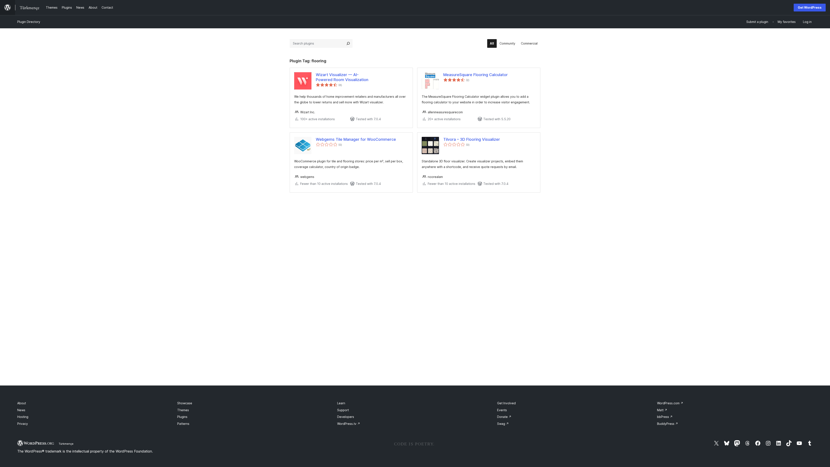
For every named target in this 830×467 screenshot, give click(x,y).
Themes (183, 410)
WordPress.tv (348, 423)
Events (502, 410)
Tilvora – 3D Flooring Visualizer (471, 139)
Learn (341, 403)
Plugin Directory (28, 22)
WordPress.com (670, 403)
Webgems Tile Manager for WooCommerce (356, 139)
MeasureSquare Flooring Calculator (475, 74)
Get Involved (506, 403)
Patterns (183, 423)
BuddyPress (667, 423)
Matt (662, 410)
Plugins (182, 417)
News (21, 410)
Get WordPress (810, 7)
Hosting (22, 417)
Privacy (22, 423)
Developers (345, 417)
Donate (504, 417)
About (21, 403)
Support (343, 410)
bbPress (665, 417)
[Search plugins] (348, 43)
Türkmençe (66, 443)
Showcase (184, 403)
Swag (503, 423)
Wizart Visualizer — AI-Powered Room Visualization (342, 77)
